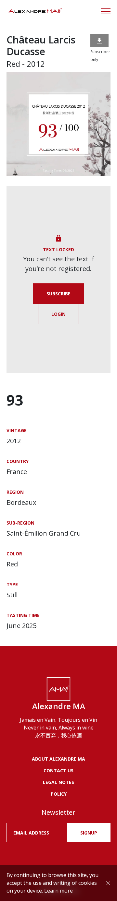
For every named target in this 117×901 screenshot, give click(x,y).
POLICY (59, 794)
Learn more (58, 890)
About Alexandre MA (58, 759)
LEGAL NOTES (58, 782)
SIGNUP (88, 833)
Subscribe (58, 293)
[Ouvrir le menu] (105, 11)
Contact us (58, 770)
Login (58, 314)
